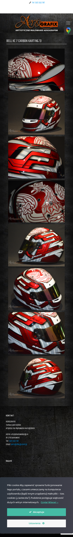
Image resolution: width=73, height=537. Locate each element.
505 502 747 (14, 441)
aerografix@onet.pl (19, 444)
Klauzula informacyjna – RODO (36, 9)
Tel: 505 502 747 (38, 2)
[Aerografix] (36, 23)
